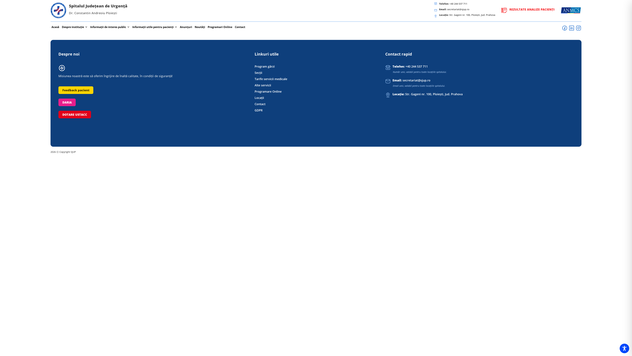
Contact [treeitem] (260, 104)
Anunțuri (186, 27)
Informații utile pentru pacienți (153, 27)
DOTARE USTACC (74, 115)
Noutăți (200, 27)
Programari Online (220, 27)
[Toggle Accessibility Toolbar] (624, 348)
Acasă (55, 27)
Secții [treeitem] (258, 73)
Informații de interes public (108, 27)
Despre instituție (73, 27)
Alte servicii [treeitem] (263, 85)
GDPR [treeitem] (259, 110)
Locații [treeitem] (259, 98)
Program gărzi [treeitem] (265, 66)
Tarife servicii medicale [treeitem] (271, 79)
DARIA (67, 102)
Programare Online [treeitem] (268, 91)
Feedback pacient (75, 90)
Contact (240, 27)
